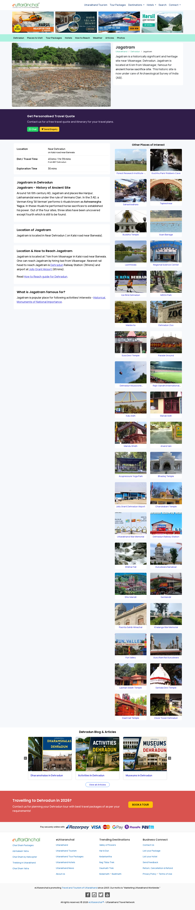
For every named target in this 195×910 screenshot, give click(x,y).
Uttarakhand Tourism (95, 5)
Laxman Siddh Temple (130, 687)
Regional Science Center (166, 264)
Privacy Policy (149, 874)
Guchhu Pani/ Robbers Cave (166, 173)
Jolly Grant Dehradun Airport (130, 506)
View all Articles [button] (97, 784)
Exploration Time (27, 168)
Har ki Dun (104, 850)
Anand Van (166, 446)
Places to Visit (35, 37)
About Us (60, 874)
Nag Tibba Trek (106, 862)
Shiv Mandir (131, 597)
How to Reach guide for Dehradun (45, 276)
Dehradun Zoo (166, 325)
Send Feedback (150, 862)
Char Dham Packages (23, 845)
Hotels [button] (150, 5)
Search (163, 5)
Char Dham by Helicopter (24, 856)
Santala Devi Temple (166, 687)
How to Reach (82, 37)
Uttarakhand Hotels (65, 862)
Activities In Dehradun (91, 775)
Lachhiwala (130, 264)
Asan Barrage (166, 234)
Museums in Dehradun (139, 775)
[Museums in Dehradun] (145, 754)
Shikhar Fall (130, 566)
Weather (97, 37)
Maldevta (130, 325)
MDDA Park (166, 295)
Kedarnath (104, 874)
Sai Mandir (166, 597)
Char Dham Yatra (20, 868)
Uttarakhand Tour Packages (69, 856)
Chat (34, 129)
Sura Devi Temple (131, 355)
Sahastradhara (130, 204)
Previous (25, 758)
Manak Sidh (166, 415)
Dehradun (18, 37)
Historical (99, 297)
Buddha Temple (131, 234)
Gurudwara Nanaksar (166, 566)
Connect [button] (174, 5)
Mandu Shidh (130, 446)
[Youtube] (107, 894)
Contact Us (148, 845)
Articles (109, 37)
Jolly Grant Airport (40, 269)
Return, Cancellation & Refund (158, 868)
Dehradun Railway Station (166, 536)
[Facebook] (87, 894)
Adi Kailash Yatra (20, 851)
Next (169, 758)
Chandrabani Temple (166, 506)
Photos (121, 37)
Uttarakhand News (65, 868)
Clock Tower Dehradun (166, 717)
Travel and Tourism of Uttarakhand (79, 887)
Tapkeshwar (166, 203)
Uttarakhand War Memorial (130, 536)
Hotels (68, 37)
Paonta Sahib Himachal (130, 627)
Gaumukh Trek (106, 868)
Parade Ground (166, 355)
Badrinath (116, 874)
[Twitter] (100, 894)
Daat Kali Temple (130, 717)
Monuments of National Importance (39, 302)
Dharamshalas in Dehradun (47, 775)
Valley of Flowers (107, 845)
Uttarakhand (121, 51)
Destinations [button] (135, 5)
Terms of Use (165, 874)
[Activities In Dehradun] (97, 754)
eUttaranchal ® (96, 902)
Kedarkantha (105, 856)
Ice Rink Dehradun (130, 295)
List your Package (151, 850)
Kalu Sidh (130, 415)
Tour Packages (118, 5)
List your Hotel (150, 856)
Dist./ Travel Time (27, 159)
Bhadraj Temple (166, 476)
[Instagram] (94, 894)
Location (22, 149)
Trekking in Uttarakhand (24, 862)
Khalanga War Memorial (166, 627)
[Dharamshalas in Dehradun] (50, 754)
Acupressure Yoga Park (131, 476)
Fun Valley (131, 657)
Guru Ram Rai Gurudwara (166, 657)
